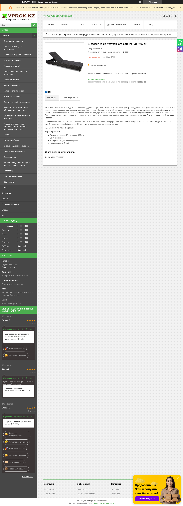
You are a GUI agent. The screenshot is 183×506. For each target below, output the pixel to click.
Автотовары (9, 170)
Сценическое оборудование (17, 102)
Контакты (6, 193)
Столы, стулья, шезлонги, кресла (121, 34)
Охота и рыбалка (11, 140)
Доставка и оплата (10, 204)
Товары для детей (12, 66)
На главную (49, 489)
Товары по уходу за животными (13, 47)
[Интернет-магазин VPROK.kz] (18, 15)
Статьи (5, 210)
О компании (49, 493)
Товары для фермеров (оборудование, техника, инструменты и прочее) (15, 126)
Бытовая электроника (14, 91)
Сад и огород (80, 34)
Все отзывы (27, 476)
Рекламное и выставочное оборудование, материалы (16, 108)
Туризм (7, 134)
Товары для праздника (14, 151)
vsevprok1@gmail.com (11, 303)
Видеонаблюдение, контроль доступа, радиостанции (17, 163)
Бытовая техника (12, 85)
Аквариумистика (11, 79)
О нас (4, 187)
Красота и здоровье (13, 176)
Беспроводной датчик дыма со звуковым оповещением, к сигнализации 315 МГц (18, 336)
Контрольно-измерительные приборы (17, 117)
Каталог (5, 35)
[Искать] (34, 25)
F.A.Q (4, 215)
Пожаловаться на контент (104, 503)
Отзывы (5, 198)
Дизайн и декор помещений (16, 146)
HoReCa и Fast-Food (12, 96)
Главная (50, 24)
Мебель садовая (96, 34)
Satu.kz (104, 501)
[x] (49, 93)
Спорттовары (10, 157)
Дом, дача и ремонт (13, 60)
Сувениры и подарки (13, 41)
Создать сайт (43, 2)
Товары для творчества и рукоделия (15, 72)
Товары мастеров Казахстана (17, 54)
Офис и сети (9, 182)
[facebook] (46, 93)
